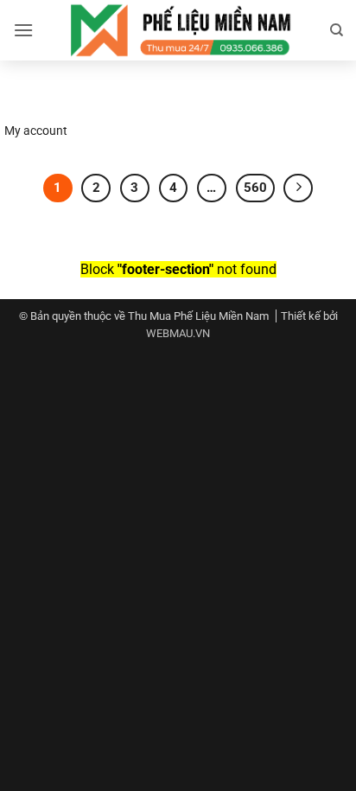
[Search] (336, 30)
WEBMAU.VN (178, 333)
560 (255, 187)
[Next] (298, 188)
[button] (23, 30)
